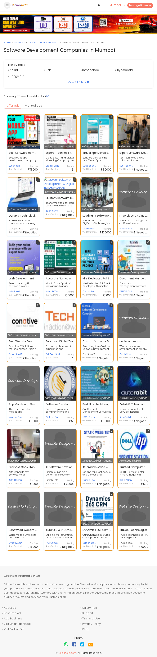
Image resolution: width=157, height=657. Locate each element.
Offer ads (13, 106)
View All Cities (77, 82)
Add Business (13, 618)
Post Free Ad (12, 613)
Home (7, 42)
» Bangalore (16, 76)
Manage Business (140, 5)
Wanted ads (33, 106)
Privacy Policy (91, 624)
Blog (85, 629)
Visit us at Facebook (17, 624)
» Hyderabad (124, 70)
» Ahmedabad (89, 70)
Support (87, 613)
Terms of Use (91, 618)
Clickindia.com (67, 653)
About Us (10, 608)
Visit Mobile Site (14, 629)
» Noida (13, 70)
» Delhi (48, 70)
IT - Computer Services (42, 42)
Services (19, 42)
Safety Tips (89, 608)
